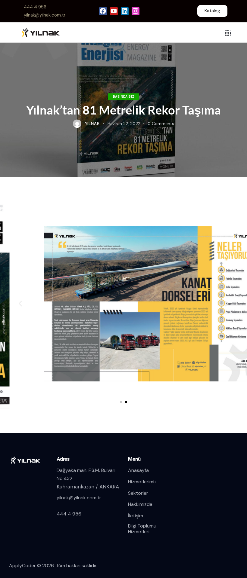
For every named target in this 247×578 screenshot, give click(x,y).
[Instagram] (135, 11)
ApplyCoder (22, 565)
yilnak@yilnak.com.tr (79, 497)
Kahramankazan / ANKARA (88, 486)
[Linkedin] (125, 11)
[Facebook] (103, 11)
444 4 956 (69, 514)
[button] (121, 402)
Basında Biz (123, 96)
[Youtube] (114, 11)
